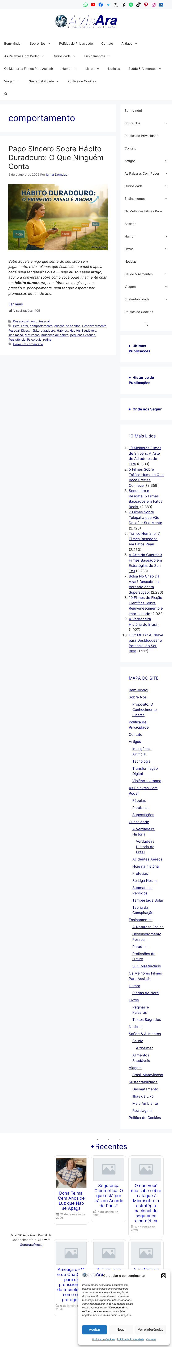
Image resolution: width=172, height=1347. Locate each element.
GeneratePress (31, 1245)
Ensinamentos (94, 56)
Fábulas (139, 800)
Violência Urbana (146, 781)
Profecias (140, 873)
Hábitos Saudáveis (83, 330)
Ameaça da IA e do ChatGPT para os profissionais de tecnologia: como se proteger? (71, 1284)
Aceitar (94, 1329)
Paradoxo (140, 947)
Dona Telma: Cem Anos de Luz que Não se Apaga (71, 1201)
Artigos (126, 43)
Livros (89, 69)
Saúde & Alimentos (142, 69)
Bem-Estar (20, 326)
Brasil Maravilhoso (147, 1075)
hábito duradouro (43, 330)
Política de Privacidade (130, 1339)
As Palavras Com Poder (21, 56)
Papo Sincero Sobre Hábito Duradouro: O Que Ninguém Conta (55, 157)
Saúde (137, 1041)
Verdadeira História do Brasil (145, 846)
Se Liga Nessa (144, 881)
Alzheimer (144, 1048)
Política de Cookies (103, 1339)
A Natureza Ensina (148, 927)
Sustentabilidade (41, 81)
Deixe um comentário (28, 344)
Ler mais (15, 304)
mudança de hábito (55, 335)
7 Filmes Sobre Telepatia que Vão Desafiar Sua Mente (145, 517)
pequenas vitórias (82, 335)
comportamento (41, 326)
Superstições (143, 815)
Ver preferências (150, 1329)
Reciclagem (142, 1110)
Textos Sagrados (146, 1019)
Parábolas (140, 808)
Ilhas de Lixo (143, 1096)
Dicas (25, 330)
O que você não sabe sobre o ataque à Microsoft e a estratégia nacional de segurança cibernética (146, 1203)
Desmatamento (145, 1089)
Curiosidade (62, 56)
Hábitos (62, 330)
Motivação (32, 335)
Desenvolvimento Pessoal (31, 321)
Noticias (114, 69)
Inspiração (15, 335)
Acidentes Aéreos (147, 859)
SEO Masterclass (146, 966)
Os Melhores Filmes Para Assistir (28, 69)
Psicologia (34, 339)
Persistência (16, 339)
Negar (121, 1329)
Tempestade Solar (147, 900)
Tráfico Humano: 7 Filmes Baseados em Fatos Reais (144, 538)
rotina (47, 339)
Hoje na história (145, 866)
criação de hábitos (67, 326)
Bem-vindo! (12, 43)
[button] (164, 1276)
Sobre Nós (38, 43)
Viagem (9, 81)
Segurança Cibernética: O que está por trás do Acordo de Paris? (108, 1195)
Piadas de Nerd (145, 993)
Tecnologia (141, 761)
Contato (151, 1339)
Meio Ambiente (145, 1103)
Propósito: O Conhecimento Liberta (144, 709)
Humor (67, 69)
